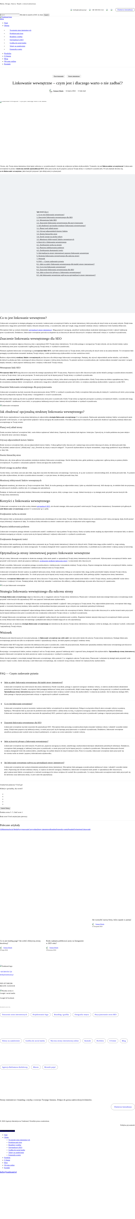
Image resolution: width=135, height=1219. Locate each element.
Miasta (36, 1067)
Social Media (13, 829)
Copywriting (33, 829)
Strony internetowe (74, 76)
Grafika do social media (35, 1041)
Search (46, 15)
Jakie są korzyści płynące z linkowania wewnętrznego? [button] (26, 741)
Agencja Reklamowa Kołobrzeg (14, 1067)
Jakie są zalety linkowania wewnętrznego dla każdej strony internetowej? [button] (33, 682)
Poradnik (71, 829)
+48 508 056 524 (98, 10)
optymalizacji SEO (43, 506)
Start (5, 1135)
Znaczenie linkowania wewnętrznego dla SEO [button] (22, 722)
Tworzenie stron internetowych (14, 1015)
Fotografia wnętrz (82, 1015)
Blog (124, 1041)
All (1, 829)
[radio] (69, 794)
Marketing (5, 829)
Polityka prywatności (127, 1125)
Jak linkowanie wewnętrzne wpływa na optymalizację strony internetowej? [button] (34, 763)
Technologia (78, 829)
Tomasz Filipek (58, 91)
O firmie (112, 1041)
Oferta (6, 1137)
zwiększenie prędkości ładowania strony (54, 561)
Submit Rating (5, 808)
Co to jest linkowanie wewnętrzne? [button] (18, 704)
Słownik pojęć (50, 1067)
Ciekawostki (86, 829)
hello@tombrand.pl (79, 10)
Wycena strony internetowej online (65, 1041)
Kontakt (87, 1041)
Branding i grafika (61, 1015)
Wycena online (9, 1165)
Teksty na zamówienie (11, 1041)
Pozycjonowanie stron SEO (105, 1015)
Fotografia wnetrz (62, 829)
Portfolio (100, 1041)
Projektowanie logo (40, 1015)
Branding (53, 829)
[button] (2, 19)
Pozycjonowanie (58, 76)
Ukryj (46, 212)
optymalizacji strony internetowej (40, 330)
